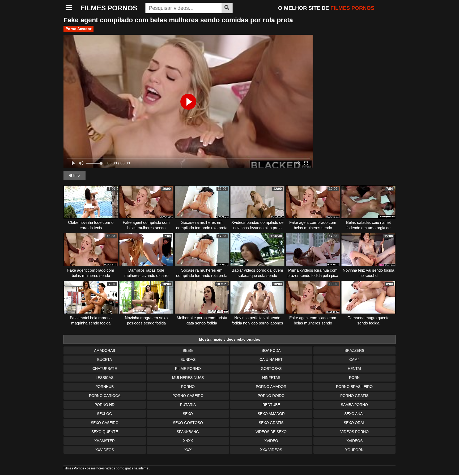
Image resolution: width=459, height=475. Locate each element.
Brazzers (354, 350)
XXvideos (104, 450)
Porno (188, 386)
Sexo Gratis (271, 423)
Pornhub (104, 386)
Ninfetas (271, 377)
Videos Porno (354, 432)
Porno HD (104, 405)
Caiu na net (271, 359)
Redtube (271, 405)
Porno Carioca (104, 395)
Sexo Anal (354, 414)
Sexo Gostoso (188, 423)
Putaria (188, 405)
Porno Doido (271, 395)
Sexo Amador (271, 414)
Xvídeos (354, 441)
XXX (188, 450)
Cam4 (354, 359)
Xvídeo (271, 441)
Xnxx (188, 441)
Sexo (188, 414)
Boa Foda (271, 350)
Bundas (188, 359)
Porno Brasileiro (354, 386)
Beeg (188, 350)
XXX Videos (271, 450)
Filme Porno (188, 368)
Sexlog (104, 414)
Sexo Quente (104, 432)
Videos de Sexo (271, 432)
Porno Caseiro (187, 395)
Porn (354, 377)
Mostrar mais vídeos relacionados (229, 339)
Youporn (354, 450)
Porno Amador (78, 29)
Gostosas (271, 368)
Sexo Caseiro (104, 423)
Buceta (104, 359)
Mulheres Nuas (188, 377)
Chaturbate (104, 368)
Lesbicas (104, 377)
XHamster (104, 441)
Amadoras (104, 350)
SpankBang (188, 432)
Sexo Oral (354, 423)
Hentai (354, 368)
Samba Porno (354, 405)
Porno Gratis (354, 395)
